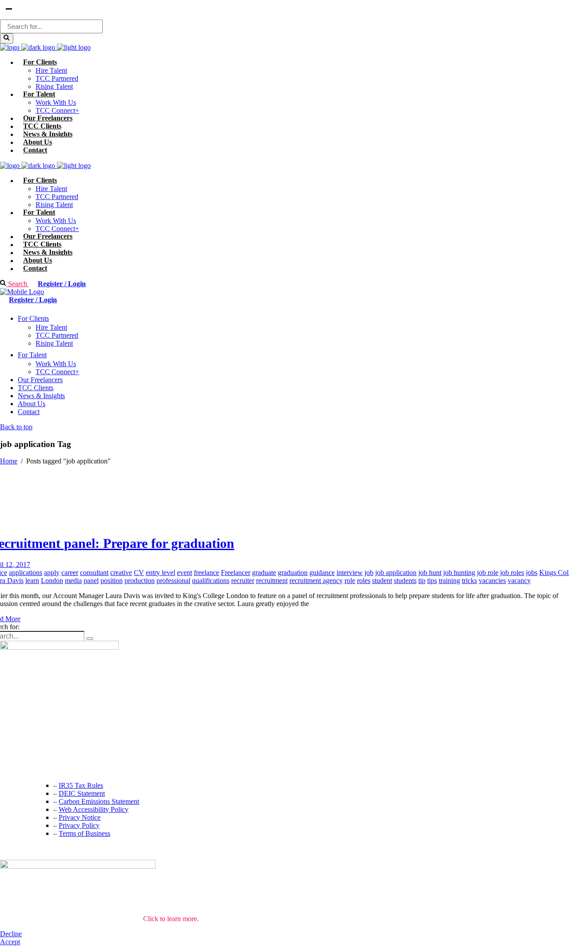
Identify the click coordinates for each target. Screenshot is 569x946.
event (184, 572)
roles (363, 580)
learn (32, 580)
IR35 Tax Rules (81, 785)
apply (52, 572)
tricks (469, 580)
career (69, 572)
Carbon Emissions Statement (99, 801)
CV (139, 572)
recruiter (242, 580)
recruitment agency (316, 580)
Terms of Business (84, 833)
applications (25, 572)
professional (173, 580)
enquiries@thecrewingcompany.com (51, 767)
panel (91, 580)
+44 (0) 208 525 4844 (31, 749)
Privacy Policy (79, 825)
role (350, 580)
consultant (94, 572)
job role (487, 572)
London (52, 580)
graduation (293, 572)
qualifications (210, 580)
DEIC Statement (82, 793)
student (382, 580)
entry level (160, 572)
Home (8, 461)
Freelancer (235, 572)
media (73, 580)
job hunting (459, 572)
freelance (206, 572)
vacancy (519, 580)
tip (421, 580)
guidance (322, 572)
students (405, 580)
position (111, 580)
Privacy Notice (79, 817)
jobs (531, 572)
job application (396, 572)
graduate (264, 572)
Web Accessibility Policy (93, 809)
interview (350, 572)
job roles (512, 572)
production (139, 580)
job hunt (429, 572)
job (369, 572)
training (449, 580)
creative (121, 572)
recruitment (272, 580)
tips (432, 580)
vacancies (492, 580)
